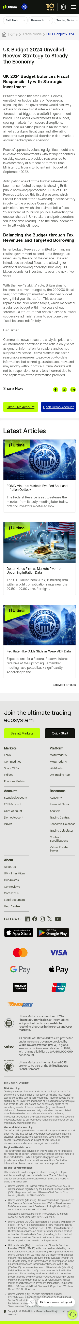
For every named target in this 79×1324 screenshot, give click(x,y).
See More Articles (64, 684)
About (8, 860)
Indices (8, 774)
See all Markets (22, 733)
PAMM (8, 824)
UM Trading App (60, 774)
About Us (10, 866)
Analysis (55, 810)
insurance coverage (39, 1041)
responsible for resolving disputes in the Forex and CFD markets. (45, 1027)
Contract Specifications (59, 839)
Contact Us (11, 893)
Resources (57, 791)
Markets (10, 748)
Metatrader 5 (58, 755)
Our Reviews (12, 886)
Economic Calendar (62, 824)
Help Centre (12, 906)
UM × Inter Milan (14, 873)
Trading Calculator (61, 830)
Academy (56, 797)
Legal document (14, 899)
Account (10, 791)
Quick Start (60, 733)
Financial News (59, 804)
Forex (7, 755)
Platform (56, 748)
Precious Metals (14, 781)
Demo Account (13, 817)
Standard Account (15, 797)
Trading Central (59, 817)
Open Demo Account (58, 407)
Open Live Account (20, 407)
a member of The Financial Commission (41, 1018)
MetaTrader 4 (58, 761)
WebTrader (57, 768)
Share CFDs (11, 768)
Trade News (32, 34)
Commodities (12, 761)
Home (13, 34)
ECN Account (12, 804)
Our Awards (11, 880)
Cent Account (13, 810)
